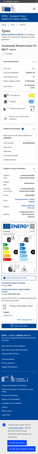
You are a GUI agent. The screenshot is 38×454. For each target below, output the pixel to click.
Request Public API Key (10, 354)
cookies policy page (15, 428)
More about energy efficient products (15, 350)
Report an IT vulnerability (11, 399)
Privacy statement (8, 363)
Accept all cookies (17, 443)
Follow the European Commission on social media (17, 390)
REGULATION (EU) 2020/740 (12, 34)
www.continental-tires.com (28, 207)
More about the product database (13, 346)
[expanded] (33, 61)
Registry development (9, 367)
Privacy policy (7, 411)
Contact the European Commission (14, 385)
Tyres (13, 25)
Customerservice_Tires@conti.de (25, 201)
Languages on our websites (11, 403)
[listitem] (15, 25)
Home (4, 25)
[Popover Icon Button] (23, 129)
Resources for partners (10, 395)
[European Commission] (9, 7)
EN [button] (34, 9)
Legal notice (6, 415)
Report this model (21, 326)
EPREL (16, 335)
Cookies (5, 407)
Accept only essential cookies (21, 449)
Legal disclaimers (8, 359)
